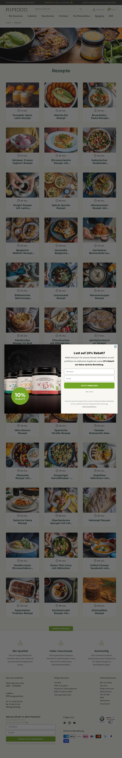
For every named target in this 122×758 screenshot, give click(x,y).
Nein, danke (89, 392)
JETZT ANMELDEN (89, 385)
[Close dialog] (115, 346)
